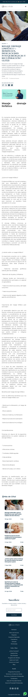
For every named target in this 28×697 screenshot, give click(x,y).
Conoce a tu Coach (14, 662)
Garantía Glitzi (14, 653)
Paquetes (14, 635)
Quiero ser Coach (14, 660)
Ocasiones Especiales (14, 637)
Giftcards (14, 641)
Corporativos (14, 639)
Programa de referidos (14, 657)
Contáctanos (14, 678)
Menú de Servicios (14, 632)
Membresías (14, 644)
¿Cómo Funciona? (14, 651)
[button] (25, 6)
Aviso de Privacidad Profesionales (14, 683)
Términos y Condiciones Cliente (14, 674)
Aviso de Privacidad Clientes (14, 680)
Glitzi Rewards (14, 655)
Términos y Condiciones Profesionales (14, 676)
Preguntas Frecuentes (14, 671)
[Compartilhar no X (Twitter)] (6, 85)
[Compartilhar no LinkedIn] (9, 85)
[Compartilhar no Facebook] (3, 85)
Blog (14, 664)
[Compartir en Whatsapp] (12, 85)
